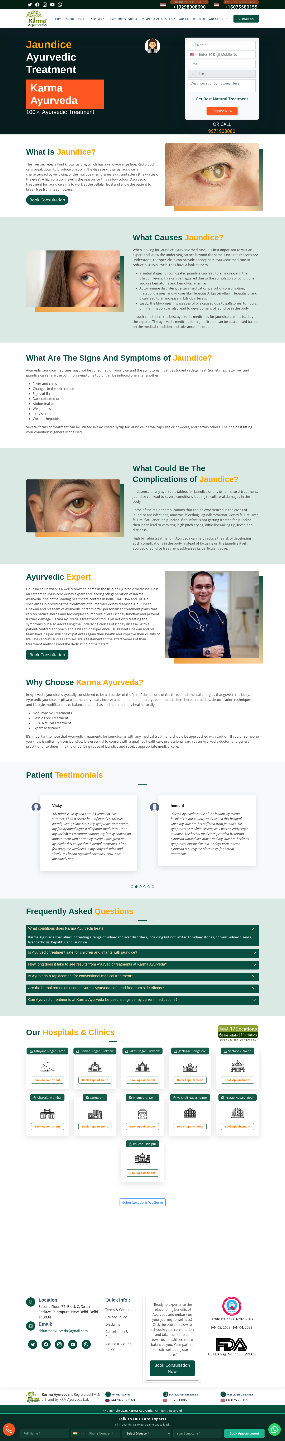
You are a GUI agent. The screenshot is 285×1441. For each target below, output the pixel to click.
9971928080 (221, 131)
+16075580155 (241, 7)
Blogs (202, 19)
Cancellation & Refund (116, 1334)
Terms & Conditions (120, 1309)
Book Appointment (47, 1080)
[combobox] (193, 54)
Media (132, 19)
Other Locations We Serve (142, 1202)
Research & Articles (153, 19)
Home (59, 19)
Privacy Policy (116, 1317)
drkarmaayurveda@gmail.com (63, 1330)
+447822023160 (122, 1400)
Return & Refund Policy (118, 1346)
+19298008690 (189, 7)
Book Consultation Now (172, 1368)
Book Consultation (47, 200)
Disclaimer (113, 1324)
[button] (132, 886)
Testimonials (117, 19)
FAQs (172, 19)
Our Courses (187, 19)
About (70, 19)
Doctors (82, 19)
